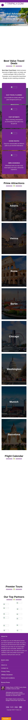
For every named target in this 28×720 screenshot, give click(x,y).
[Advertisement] (14, 42)
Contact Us (4, 668)
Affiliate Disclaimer (7, 674)
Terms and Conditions (8, 678)
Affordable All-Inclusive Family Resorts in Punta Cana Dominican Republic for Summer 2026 (15, 694)
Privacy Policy (5, 671)
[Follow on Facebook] (12, 1)
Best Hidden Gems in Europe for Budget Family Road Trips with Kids (16, 699)
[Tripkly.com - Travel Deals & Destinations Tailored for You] (14, 5)
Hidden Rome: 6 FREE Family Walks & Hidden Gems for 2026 (16, 688)
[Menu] (2, 5)
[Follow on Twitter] (15, 1)
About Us (4, 665)
